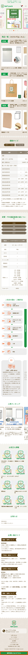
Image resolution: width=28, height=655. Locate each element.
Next (10, 18)
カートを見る (14, 637)
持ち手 (14, 232)
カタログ (17, 476)
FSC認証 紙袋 (20, 144)
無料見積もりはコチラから (14, 653)
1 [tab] (10, 29)
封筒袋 (14, 223)
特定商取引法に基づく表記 (14, 646)
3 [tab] (14, 29)
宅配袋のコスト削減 (19, 461)
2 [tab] (12, 29)
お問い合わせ (14, 635)
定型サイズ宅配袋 (9, 144)
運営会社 (3, 491)
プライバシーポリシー (14, 639)
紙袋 (14, 226)
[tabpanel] (14, 19)
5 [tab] (18, 29)
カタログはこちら (17, 37)
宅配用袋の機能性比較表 (7, 506)
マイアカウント (14, 642)
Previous (14, 18)
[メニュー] (25, 6)
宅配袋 (14, 229)
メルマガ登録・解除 (14, 644)
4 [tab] (16, 29)
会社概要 (14, 640)
